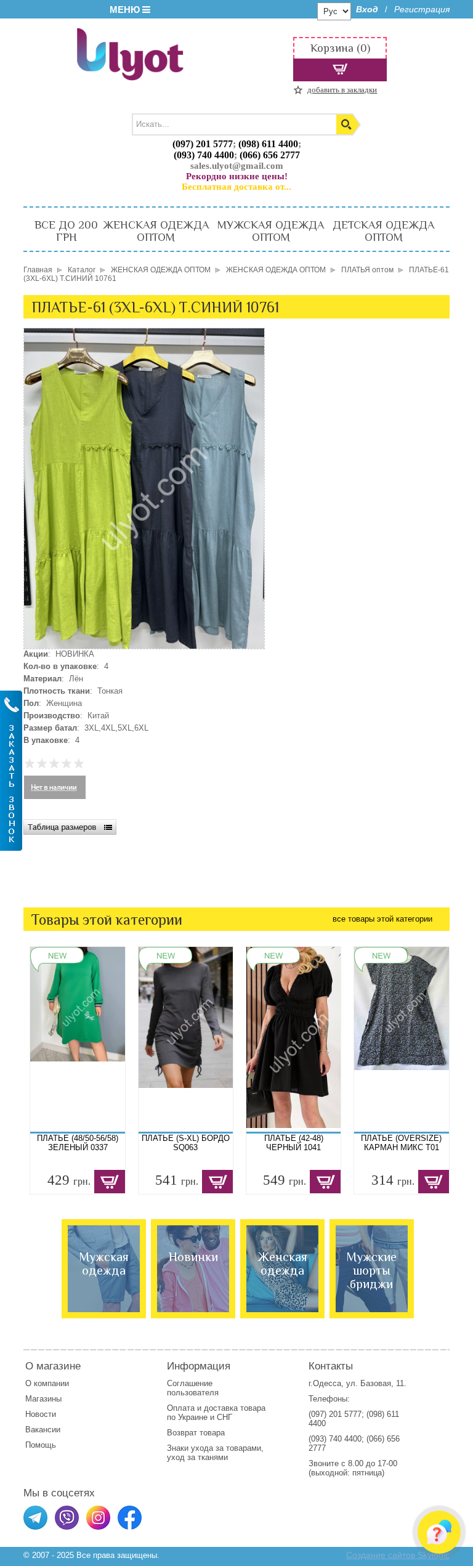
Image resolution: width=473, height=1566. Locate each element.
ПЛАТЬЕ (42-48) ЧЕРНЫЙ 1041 (293, 1143)
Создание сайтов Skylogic (398, 1555)
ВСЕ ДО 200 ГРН (66, 231)
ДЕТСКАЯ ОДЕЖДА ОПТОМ (383, 231)
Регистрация (422, 9)
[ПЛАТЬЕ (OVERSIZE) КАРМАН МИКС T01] (401, 1039)
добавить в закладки (342, 89)
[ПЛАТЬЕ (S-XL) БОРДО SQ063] (186, 1039)
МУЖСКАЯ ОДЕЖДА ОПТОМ (270, 231)
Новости (40, 1414)
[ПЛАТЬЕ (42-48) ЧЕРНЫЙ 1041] (293, 1039)
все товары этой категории (382, 918)
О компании (47, 1383)
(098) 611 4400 (268, 144)
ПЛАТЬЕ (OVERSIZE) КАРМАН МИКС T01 (401, 1143)
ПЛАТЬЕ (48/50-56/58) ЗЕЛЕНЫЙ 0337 (77, 1143)
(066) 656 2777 (270, 155)
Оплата (181, 1408)
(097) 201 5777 (202, 144)
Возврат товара (197, 1432)
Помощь (40, 1445)
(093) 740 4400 (204, 155)
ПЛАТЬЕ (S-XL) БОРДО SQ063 (186, 1143)
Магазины (43, 1398)
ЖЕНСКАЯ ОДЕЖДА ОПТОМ (156, 231)
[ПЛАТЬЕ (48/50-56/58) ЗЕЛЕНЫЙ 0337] (77, 1039)
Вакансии (42, 1429)
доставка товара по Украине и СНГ (216, 1412)
